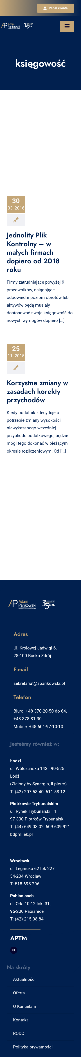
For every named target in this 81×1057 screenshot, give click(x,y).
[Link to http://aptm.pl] (13, 950)
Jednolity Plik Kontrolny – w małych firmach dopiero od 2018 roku (33, 252)
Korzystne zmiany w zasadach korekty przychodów (37, 391)
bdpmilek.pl (21, 834)
